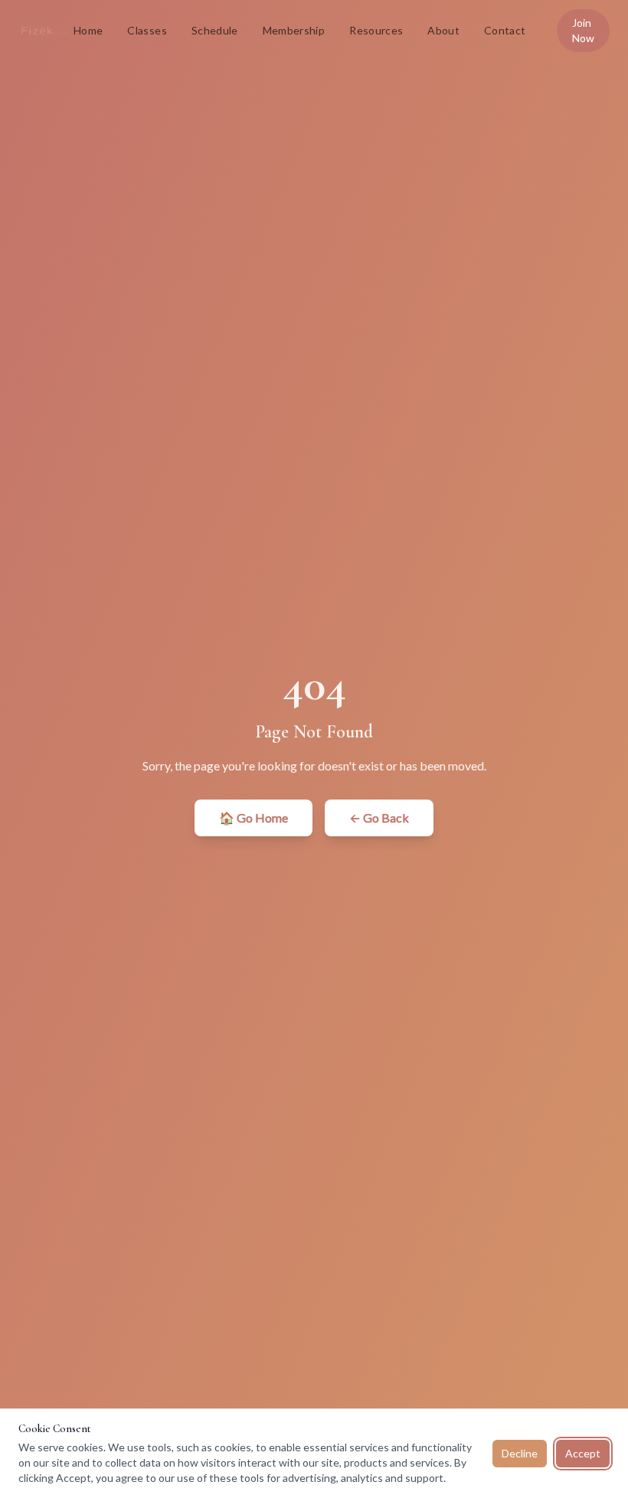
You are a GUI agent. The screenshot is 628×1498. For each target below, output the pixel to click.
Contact (504, 30)
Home (88, 30)
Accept (582, 1453)
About (443, 30)
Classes (146, 30)
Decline (520, 1453)
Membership (294, 30)
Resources (376, 30)
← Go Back (379, 817)
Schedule (214, 30)
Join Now (583, 30)
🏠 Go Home (253, 817)
